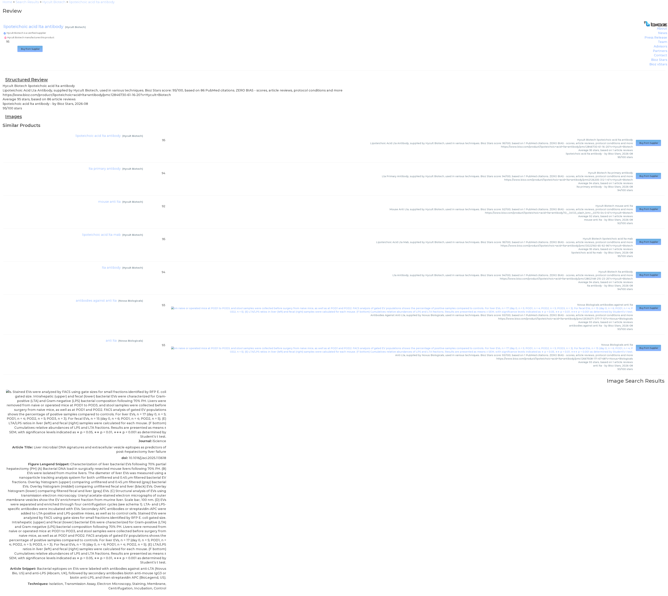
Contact (660, 55)
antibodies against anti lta (96, 301)
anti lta (111, 341)
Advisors (660, 46)
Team (662, 42)
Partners (660, 51)
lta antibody (111, 267)
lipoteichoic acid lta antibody (98, 136)
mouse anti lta (109, 202)
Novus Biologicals (130, 300)
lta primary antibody (105, 169)
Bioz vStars (658, 64)
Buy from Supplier (30, 49)
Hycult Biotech (75, 27)
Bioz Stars (659, 60)
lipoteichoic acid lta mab (101, 235)
